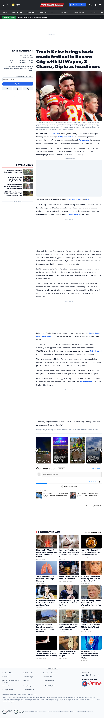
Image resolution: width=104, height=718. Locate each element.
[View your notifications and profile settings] (100, 482)
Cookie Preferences (28, 689)
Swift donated (95, 351)
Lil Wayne (28, 66)
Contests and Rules (49, 673)
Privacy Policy (27, 686)
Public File (26, 680)
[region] (69, 487)
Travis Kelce (23, 68)
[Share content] (7, 88)
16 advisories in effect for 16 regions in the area (32, 17)
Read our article (81, 699)
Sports (64, 12)
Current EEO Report (49, 680)
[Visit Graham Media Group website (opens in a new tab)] (7, 712)
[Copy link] (18, 88)
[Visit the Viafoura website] (97, 506)
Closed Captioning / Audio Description (10, 681)
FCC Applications (7, 689)
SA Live (93, 12)
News (4, 12)
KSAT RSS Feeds (27, 673)
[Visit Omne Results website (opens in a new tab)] (92, 684)
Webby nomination (65, 137)
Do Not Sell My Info (49, 686)
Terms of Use (6, 686)
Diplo (31, 70)
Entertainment (22, 51)
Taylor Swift (20, 66)
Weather (31, 12)
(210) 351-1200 (32, 694)
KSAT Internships (28, 677)
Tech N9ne (11, 66)
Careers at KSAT (48, 677)
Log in (93, 468)
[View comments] (28, 88)
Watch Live (17, 12)
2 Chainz (79, 200)
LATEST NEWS (24, 165)
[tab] (41, 482)
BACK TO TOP (52, 668)
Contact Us (5, 677)
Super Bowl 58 (74, 214)
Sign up (98, 468)
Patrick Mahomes (87, 382)
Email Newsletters (7, 673)
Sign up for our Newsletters (24, 76)
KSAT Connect (79, 12)
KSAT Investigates (48, 12)
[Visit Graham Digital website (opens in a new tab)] (19, 712)
